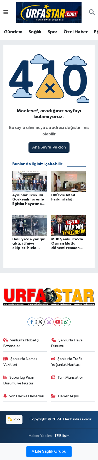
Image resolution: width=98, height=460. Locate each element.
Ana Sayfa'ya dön (49, 147)
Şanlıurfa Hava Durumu (67, 343)
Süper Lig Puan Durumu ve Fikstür (18, 380)
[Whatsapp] (66, 322)
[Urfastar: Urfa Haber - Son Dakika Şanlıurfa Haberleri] (49, 12)
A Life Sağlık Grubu (49, 452)
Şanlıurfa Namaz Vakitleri (20, 362)
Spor (52, 32)
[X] (40, 322)
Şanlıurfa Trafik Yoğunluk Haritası (66, 362)
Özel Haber (76, 32)
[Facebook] (31, 322)
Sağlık (34, 32)
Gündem (13, 32)
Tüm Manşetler (70, 377)
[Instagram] (49, 322)
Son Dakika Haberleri (26, 396)
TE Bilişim (62, 436)
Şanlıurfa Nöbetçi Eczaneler (21, 343)
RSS (16, 419)
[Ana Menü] (5, 12)
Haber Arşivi (68, 396)
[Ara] (92, 12)
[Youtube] (57, 322)
